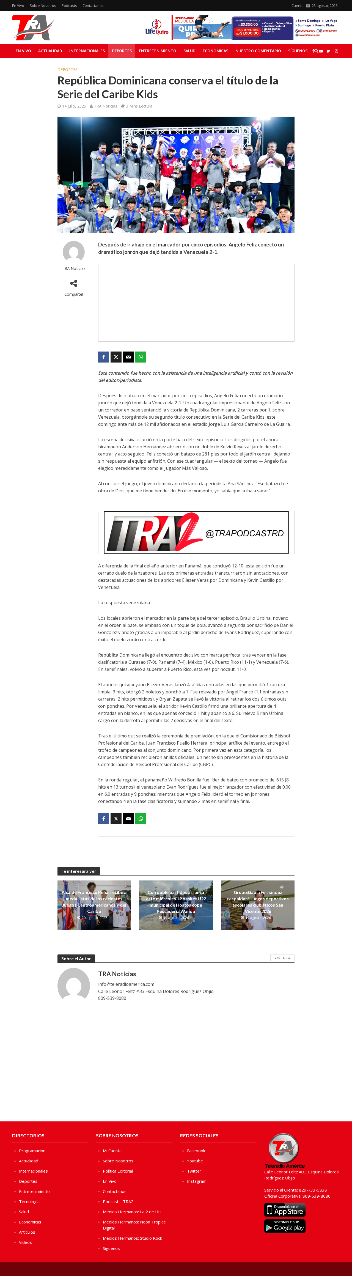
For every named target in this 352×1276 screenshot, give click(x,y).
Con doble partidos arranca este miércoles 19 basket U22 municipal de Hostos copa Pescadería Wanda (176, 902)
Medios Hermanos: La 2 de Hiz (132, 1211)
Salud (189, 50)
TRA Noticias (105, 106)
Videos (25, 1242)
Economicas (215, 50)
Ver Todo (282, 958)
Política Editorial (118, 1171)
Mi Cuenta (112, 1150)
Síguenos (297, 50)
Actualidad (50, 50)
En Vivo (18, 5)
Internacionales (87, 50)
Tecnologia (29, 1201)
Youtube (195, 1161)
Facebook (196, 1150)
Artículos (27, 1232)
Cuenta (298, 5)
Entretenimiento (157, 50)
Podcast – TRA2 (118, 1201)
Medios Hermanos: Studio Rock (132, 1238)
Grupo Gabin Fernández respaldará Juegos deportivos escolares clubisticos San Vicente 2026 (258, 902)
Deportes (122, 50)
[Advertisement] (196, 302)
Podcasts (69, 5)
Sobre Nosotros (43, 5)
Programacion (32, 1150)
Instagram (197, 1181)
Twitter (194, 1171)
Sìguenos (111, 1248)
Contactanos (93, 5)
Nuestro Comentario (258, 50)
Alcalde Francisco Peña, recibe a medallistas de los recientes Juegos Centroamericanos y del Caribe (94, 902)
